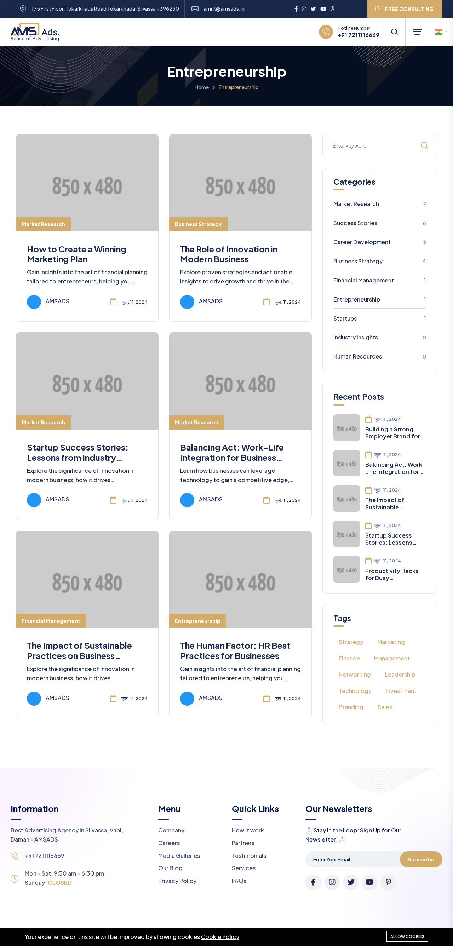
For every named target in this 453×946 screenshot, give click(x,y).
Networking (355, 674)
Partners (243, 843)
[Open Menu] (417, 32)
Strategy (351, 642)
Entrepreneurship (197, 621)
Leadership (400, 674)
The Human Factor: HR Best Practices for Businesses (235, 650)
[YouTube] (323, 8)
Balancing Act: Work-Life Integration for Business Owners (232, 457)
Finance (349, 658)
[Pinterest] (332, 8)
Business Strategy (198, 224)
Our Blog (170, 868)
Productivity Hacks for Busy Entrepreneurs (392, 574)
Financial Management (51, 621)
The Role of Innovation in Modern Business (228, 253)
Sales (385, 707)
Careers (169, 843)
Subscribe (421, 859)
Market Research (43, 224)
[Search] (394, 32)
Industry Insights (379, 337)
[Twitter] (313, 8)
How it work (248, 830)
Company (171, 830)
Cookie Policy (220, 936)
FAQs (239, 880)
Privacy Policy (177, 880)
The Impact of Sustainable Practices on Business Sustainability (79, 655)
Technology (355, 690)
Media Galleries (179, 855)
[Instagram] (304, 8)
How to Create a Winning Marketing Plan (76, 253)
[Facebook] (296, 8)
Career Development (379, 242)
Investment (401, 690)
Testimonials (249, 855)
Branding (351, 707)
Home (202, 87)
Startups (379, 318)
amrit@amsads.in (224, 9)
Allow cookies (407, 936)
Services (244, 868)
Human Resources (379, 356)
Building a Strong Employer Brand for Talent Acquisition (392, 432)
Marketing (391, 642)
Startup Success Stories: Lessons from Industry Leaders (77, 457)
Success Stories (379, 223)
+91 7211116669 (358, 35)
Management (392, 658)
